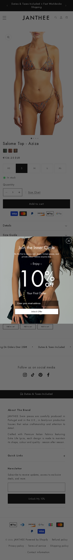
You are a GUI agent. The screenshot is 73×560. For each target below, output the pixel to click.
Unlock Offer (36, 311)
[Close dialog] (68, 240)
